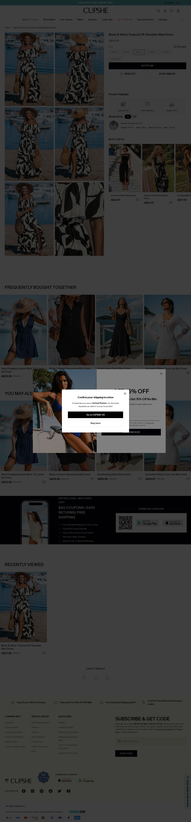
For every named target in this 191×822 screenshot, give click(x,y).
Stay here (95, 423)
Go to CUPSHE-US (95, 414)
